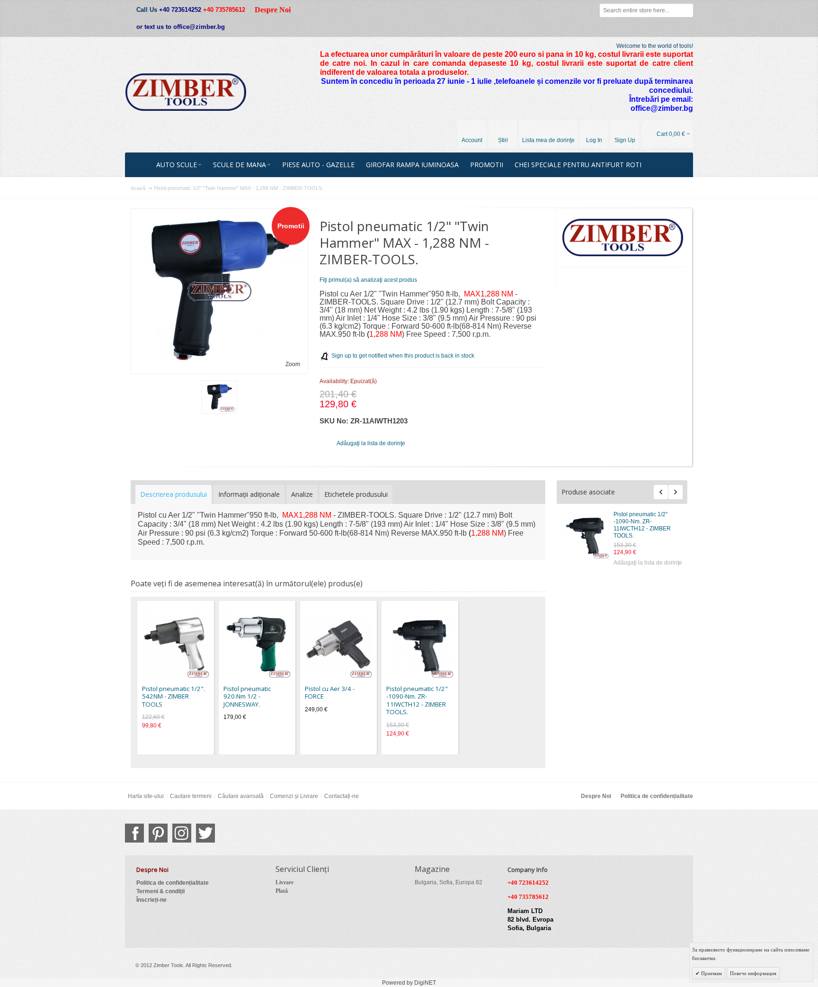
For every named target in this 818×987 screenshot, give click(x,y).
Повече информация (753, 973)
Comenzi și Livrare (294, 796)
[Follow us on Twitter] (205, 833)
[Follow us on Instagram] (181, 833)
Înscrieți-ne (151, 900)
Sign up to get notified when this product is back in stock (402, 355)
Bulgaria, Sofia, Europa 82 (448, 882)
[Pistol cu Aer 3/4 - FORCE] (338, 644)
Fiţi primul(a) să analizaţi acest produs (368, 280)
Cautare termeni (191, 796)
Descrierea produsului (173, 494)
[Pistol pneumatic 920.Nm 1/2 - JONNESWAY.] (257, 644)
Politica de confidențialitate (657, 796)
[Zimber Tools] (186, 92)
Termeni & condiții (160, 891)
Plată (282, 891)
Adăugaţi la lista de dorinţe (648, 562)
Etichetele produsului (356, 494)
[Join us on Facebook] (134, 833)
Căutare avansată (241, 796)
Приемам (711, 973)
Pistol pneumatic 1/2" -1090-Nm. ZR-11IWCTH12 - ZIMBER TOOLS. (642, 525)
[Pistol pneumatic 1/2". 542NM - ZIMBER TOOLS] (175, 644)
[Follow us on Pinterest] (158, 833)
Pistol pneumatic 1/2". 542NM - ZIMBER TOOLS (173, 696)
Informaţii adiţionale (249, 494)
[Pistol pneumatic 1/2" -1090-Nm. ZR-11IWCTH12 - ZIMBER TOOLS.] (585, 534)
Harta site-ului (146, 796)
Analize (302, 494)
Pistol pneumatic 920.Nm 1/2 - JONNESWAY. (247, 696)
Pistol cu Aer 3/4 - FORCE (330, 692)
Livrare (284, 882)
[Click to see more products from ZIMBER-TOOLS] (623, 237)
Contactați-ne (341, 796)
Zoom (292, 364)
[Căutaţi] (686, 10)
